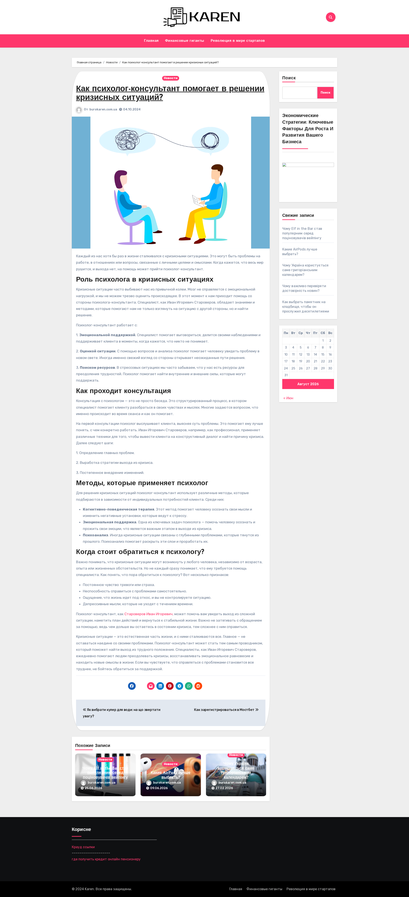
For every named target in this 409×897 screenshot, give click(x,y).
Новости (170, 78)
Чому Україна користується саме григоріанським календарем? (305, 270)
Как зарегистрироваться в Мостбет (224, 710)
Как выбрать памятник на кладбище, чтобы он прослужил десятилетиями (305, 306)
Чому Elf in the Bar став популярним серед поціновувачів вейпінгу (105, 773)
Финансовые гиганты (184, 41)
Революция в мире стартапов (238, 41)
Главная (151, 41)
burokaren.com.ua (103, 109)
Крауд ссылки (83, 847)
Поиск (289, 78)
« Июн (288, 398)
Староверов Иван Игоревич (148, 614)
